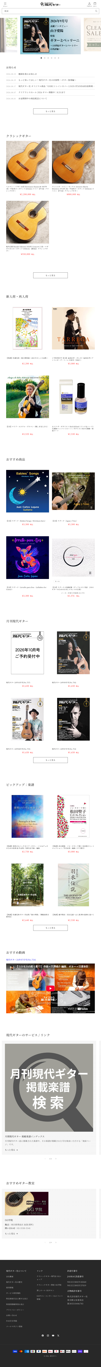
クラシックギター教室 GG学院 (49, 1285)
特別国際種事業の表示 (15, 1304)
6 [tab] (58, 58)
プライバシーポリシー (15, 1310)
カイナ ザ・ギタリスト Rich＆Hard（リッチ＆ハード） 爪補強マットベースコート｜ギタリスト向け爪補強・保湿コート (73, 429)
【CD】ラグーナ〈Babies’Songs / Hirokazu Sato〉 (26, 521)
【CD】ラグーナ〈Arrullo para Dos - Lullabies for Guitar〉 (26, 588)
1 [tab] (41, 58)
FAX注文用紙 (11, 1321)
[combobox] (50, 11)
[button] (5, 3)
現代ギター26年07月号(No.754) (64, 749)
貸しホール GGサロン (45, 1290)
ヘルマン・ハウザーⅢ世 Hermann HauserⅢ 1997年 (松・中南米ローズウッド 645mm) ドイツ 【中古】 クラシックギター (27, 189)
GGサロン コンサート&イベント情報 (50, 1297)
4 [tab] (51, 58)
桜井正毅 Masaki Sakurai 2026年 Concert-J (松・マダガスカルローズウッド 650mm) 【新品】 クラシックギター (27, 249)
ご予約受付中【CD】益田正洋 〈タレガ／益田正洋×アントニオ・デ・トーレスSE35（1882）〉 (72, 359)
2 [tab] (44, 58)
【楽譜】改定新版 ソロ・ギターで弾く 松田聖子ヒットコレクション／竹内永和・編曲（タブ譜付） (73, 847)
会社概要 (9, 1276)
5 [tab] (55, 58)
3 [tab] (48, 58)
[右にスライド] (56, 1158)
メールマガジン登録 (14, 1326)
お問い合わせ (11, 1315)
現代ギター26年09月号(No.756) (64, 683)
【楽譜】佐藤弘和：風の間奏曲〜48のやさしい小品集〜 (27, 358)
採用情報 (9, 1287)
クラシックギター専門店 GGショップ (49, 1278)
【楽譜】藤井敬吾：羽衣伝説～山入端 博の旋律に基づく (73, 915)
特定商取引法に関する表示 (17, 1298)
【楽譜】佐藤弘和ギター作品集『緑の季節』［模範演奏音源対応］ (27, 916)
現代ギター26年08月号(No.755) (18, 749)
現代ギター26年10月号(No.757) (18, 683)
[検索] (96, 11)
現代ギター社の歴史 (14, 1282)
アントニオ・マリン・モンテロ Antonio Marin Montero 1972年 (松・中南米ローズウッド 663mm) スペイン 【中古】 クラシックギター (73, 189)
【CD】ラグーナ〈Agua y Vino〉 (65, 521)
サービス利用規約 (13, 1293)
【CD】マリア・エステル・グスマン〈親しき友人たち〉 (27, 427)
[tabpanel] (50, 35)
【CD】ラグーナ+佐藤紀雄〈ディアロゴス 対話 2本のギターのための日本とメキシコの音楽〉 (73, 588)
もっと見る (50, 111)
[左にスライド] (45, 1158)
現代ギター (53, 1356)
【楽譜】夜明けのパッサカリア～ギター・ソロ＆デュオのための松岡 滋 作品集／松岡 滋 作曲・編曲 (27, 847)
